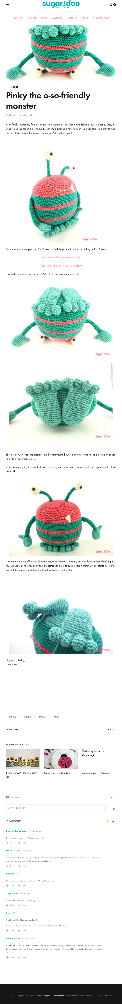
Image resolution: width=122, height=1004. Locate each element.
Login (113, 797)
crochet (13, 717)
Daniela (10, 873)
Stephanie (11, 893)
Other (44, 18)
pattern (42, 717)
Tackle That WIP (101, 18)
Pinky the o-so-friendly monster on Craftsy (61, 265)
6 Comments (28, 115)
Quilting (17, 18)
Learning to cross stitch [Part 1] (58, 773)
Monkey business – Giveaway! (96, 773)
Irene (9, 913)
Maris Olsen (12, 850)
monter (27, 717)
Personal (72, 18)
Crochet (31, 18)
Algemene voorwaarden (54, 995)
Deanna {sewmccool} (17, 831)
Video (85, 18)
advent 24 (57, 18)
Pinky (56, 717)
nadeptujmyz (13, 938)
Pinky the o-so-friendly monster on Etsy (61, 257)
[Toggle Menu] (7, 4)
